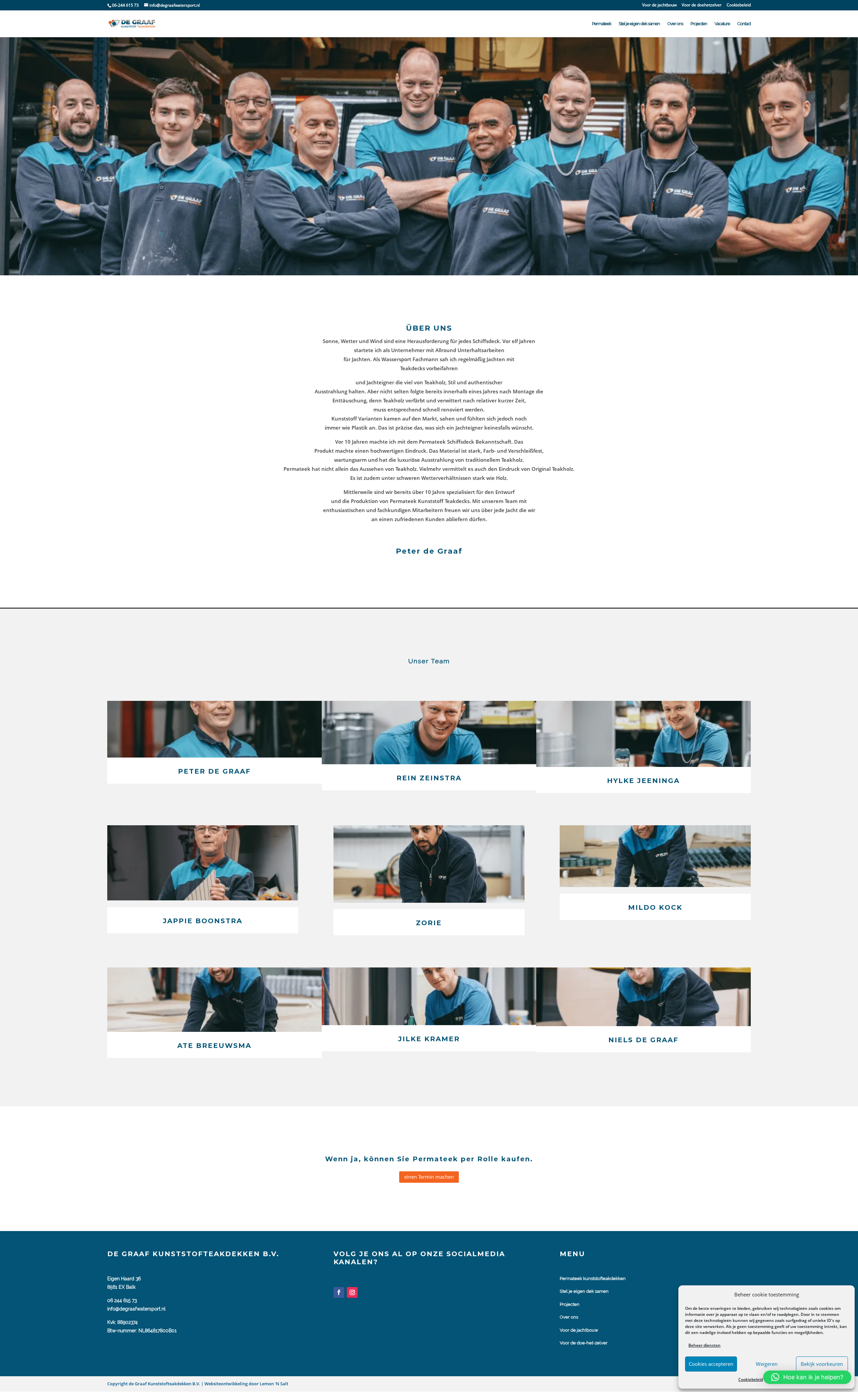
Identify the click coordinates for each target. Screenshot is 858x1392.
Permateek (601, 23)
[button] (807, 1377)
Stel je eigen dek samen (639, 23)
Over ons (675, 23)
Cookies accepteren (711, 1363)
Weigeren (767, 1363)
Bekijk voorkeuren (822, 1363)
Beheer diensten (704, 1345)
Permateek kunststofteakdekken (593, 1278)
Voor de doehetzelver (702, 5)
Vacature (722, 23)
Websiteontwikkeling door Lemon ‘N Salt (245, 1384)
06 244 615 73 (122, 1300)
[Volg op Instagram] (352, 1292)
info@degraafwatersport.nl (136, 1309)
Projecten (698, 23)
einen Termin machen (429, 1176)
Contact (744, 23)
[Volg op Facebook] (338, 1292)
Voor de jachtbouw (659, 5)
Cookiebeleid (750, 1379)
